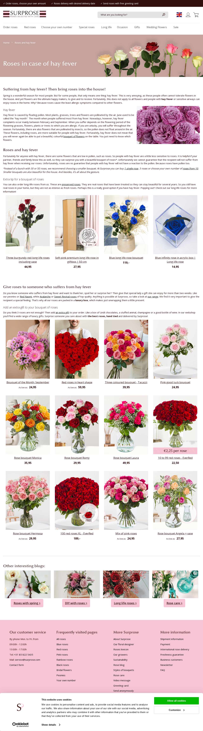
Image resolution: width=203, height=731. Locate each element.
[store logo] (24, 16)
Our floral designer (123, 644)
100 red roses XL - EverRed (76, 533)
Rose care (118, 675)
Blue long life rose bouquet (126, 258)
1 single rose (131, 168)
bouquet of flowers (74, 136)
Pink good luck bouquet (175, 382)
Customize (175, 709)
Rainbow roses (64, 659)
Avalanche (45, 296)
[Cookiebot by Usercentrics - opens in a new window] (20, 724)
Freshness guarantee (172, 654)
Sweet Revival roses (65, 296)
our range (153, 296)
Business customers (171, 659)
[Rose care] (175, 584)
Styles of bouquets (123, 670)
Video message (121, 680)
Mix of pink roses (126, 533)
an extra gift (62, 312)
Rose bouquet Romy (77, 458)
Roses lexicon (120, 649)
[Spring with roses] (28, 584)
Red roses (62, 649)
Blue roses (62, 644)
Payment (165, 644)
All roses (61, 639)
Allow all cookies (176, 700)
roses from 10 (190, 168)
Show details (49, 724)
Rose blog (118, 664)
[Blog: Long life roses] (126, 584)
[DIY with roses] (77, 584)
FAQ (162, 670)
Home (6, 42)
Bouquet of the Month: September (28, 382)
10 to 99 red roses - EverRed (175, 458)
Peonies (60, 675)
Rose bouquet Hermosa (28, 533)
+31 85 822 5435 (23, 654)
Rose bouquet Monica (28, 458)
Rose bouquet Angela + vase (175, 533)
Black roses (62, 664)
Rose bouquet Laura (126, 458)
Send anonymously (123, 690)
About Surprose (122, 639)
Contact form (17, 664)
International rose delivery (174, 649)
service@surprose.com (27, 659)
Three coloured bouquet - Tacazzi (126, 382)
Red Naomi (26, 296)
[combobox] (133, 15)
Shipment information (171, 639)
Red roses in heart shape (77, 382)
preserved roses (71, 184)
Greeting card (120, 685)
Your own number (66, 680)
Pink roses (62, 654)
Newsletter (166, 664)
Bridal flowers (64, 670)
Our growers (120, 654)
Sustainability (120, 659)
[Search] (163, 15)
